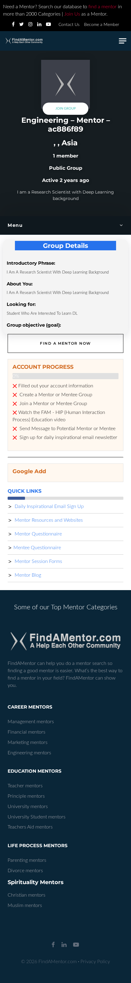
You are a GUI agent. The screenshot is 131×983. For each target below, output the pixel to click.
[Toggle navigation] (122, 41)
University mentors (28, 806)
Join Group (65, 108)
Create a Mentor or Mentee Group (55, 394)
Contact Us (69, 25)
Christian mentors (26, 895)
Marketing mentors (28, 742)
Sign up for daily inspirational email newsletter (67, 437)
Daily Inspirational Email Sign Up (48, 506)
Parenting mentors (27, 860)
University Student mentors (37, 816)
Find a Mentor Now (65, 343)
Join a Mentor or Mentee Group (52, 403)
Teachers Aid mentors (30, 827)
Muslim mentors (25, 905)
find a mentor (102, 6)
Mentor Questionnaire (37, 533)
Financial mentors (26, 732)
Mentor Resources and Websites (48, 520)
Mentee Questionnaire (37, 547)
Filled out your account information (55, 385)
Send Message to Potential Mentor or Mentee (66, 428)
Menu (15, 225)
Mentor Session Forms (37, 561)
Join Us (72, 14)
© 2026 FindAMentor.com (49, 961)
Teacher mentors (25, 785)
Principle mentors (26, 796)
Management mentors (31, 721)
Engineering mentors (29, 752)
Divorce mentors (25, 870)
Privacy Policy (95, 961)
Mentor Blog (27, 575)
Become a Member (101, 25)
